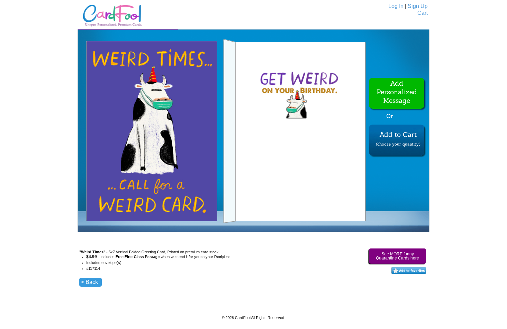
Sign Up (418, 6)
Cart (422, 13)
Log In (396, 6)
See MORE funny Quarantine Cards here (397, 256)
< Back (89, 282)
